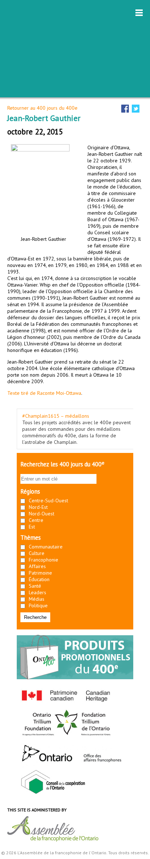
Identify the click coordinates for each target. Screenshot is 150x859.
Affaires (37, 566)
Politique (38, 605)
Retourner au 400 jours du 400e (42, 108)
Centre (36, 520)
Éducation (39, 579)
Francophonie (43, 559)
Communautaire (46, 546)
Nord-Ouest (41, 513)
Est (32, 526)
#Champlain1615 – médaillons (55, 416)
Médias (36, 599)
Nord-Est (38, 507)
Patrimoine (40, 573)
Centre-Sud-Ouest (48, 500)
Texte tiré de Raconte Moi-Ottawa (44, 393)
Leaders (37, 592)
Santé (35, 586)
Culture (36, 553)
